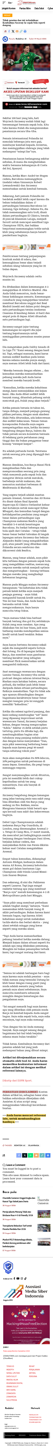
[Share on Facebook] (9, 31)
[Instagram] (22, 1278)
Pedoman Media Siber (37, 1435)
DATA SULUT (11, 1376)
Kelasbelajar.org (35, 1422)
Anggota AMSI (8, 1300)
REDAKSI (22, 1435)
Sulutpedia (11, 1400)
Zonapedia (11, 1396)
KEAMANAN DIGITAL (14, 1383)
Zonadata (11, 1393)
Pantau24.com (33, 1415)
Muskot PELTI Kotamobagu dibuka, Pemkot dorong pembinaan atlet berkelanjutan (17, 1243)
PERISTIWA (44, 1243)
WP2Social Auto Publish (15, 1445)
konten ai (19, 1145)
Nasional (44, 1201)
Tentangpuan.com (35, 1417)
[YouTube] (18, 1278)
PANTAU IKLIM (12, 1380)
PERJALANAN (34, 1369)
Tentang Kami (10, 1435)
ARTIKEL (32, 1373)
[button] (5, 2)
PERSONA (33, 1376)
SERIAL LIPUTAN (13, 1373)
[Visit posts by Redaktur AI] (5, 39)
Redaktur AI (21, 39)
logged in (23, 1168)
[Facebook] (14, 1278)
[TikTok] (25, 1278)
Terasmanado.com (35, 1420)
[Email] (17, 31)
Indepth (10, 1369)
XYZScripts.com (40, 1445)
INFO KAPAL (11, 1390)
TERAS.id (10, 1366)
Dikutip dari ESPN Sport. (17, 1080)
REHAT (7, 15)
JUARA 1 (6, 1347)
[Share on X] (13, 31)
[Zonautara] (26, 2)
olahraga (33, 1145)
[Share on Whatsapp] (30, 1155)
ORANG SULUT (12, 1386)
